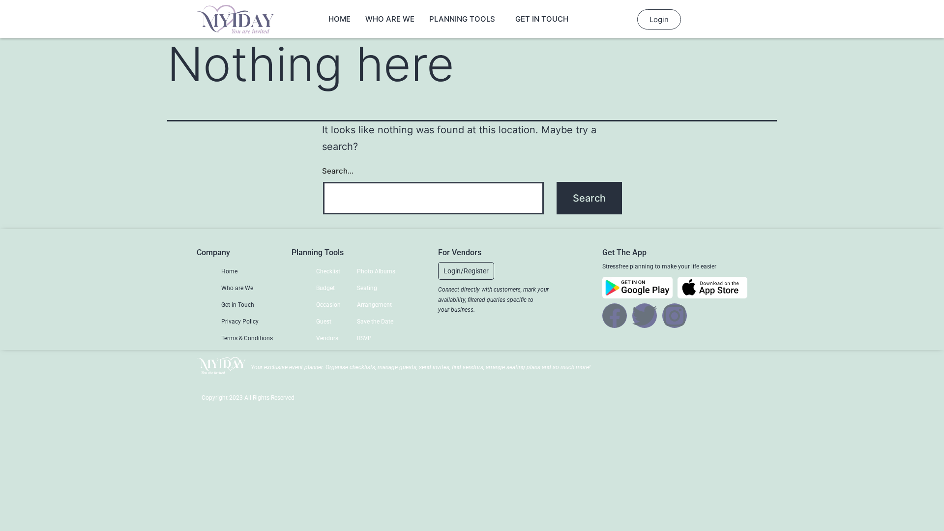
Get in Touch (541, 19)
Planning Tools (462, 19)
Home (339, 19)
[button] (466, 271)
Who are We (389, 19)
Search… (338, 171)
